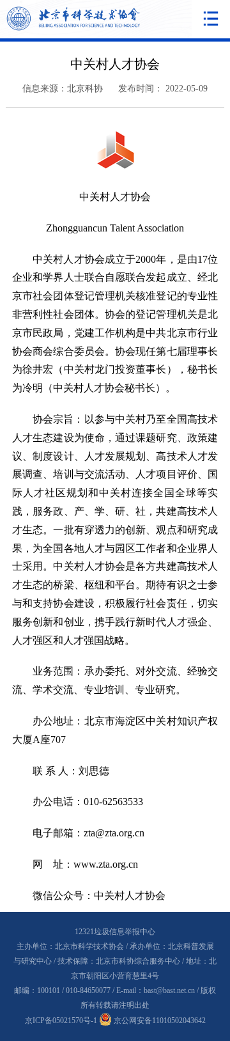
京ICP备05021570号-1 (61, 1020)
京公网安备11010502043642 (159, 1020)
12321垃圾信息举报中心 (115, 931)
